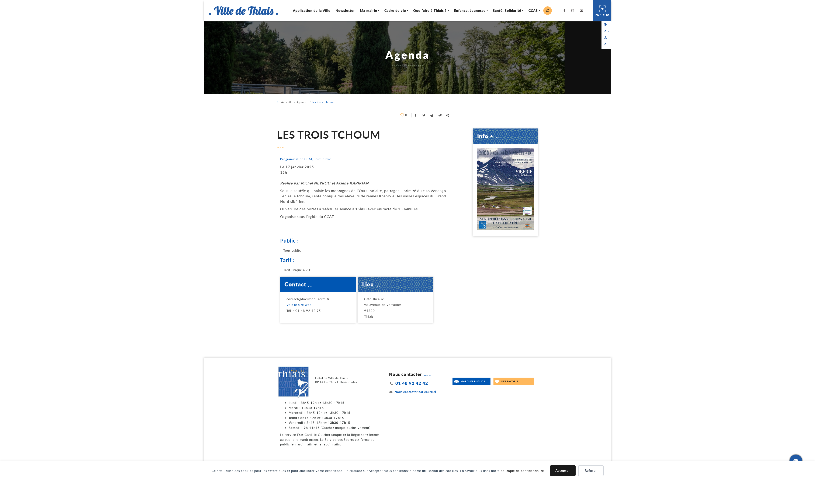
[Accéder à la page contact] (796, 461)
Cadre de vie (395, 10)
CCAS (533, 10)
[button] (581, 11)
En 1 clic (602, 15)
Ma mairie (368, 10)
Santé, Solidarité (507, 10)
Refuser (591, 470)
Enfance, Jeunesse (470, 10)
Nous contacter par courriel (415, 392)
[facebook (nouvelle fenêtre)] (565, 10)
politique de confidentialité (522, 471)
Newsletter (345, 10)
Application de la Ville (311, 10)
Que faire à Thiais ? (430, 10)
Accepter (562, 470)
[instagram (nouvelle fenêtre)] (573, 10)
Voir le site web (299, 305)
